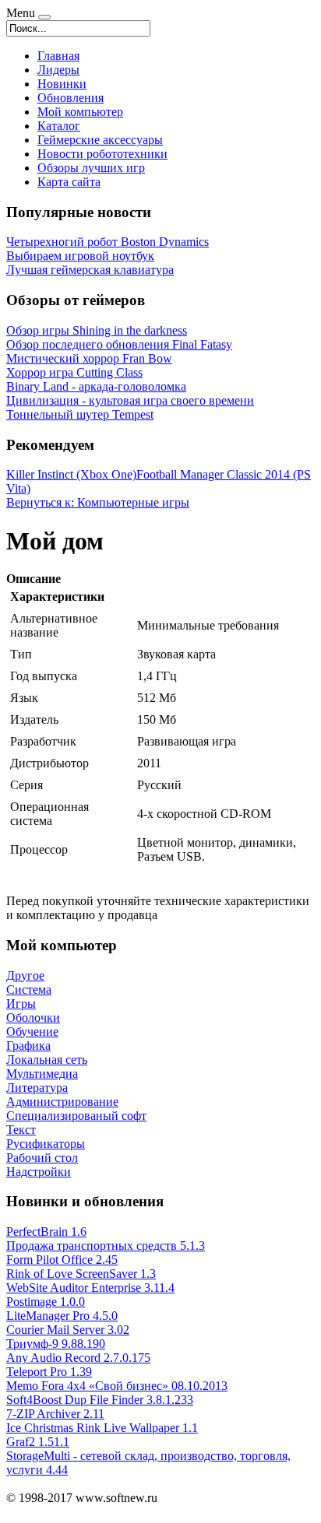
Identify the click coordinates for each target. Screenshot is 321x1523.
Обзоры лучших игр (91, 167)
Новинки (61, 83)
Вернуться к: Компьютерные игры (97, 502)
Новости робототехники (102, 153)
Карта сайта (69, 181)
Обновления (70, 97)
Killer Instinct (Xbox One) (71, 474)
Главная (58, 55)
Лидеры (58, 69)
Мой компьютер (80, 111)
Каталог (58, 125)
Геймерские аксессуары (100, 139)
